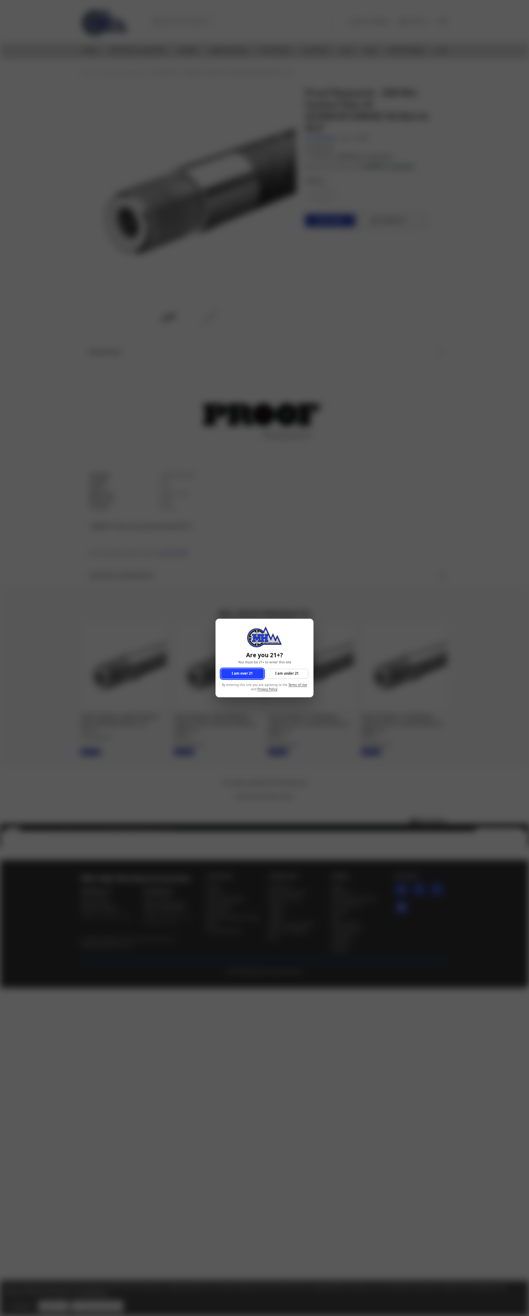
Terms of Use (297, 685)
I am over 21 (242, 673)
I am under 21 (286, 673)
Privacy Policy (267, 689)
